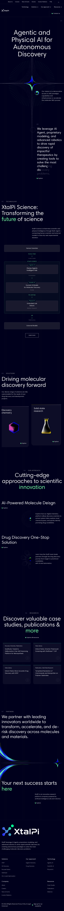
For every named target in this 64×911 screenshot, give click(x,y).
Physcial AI (50, 869)
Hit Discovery (5, 866)
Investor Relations (42, 1)
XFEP (3, 863)
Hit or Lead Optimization (8, 876)
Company (5, 881)
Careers (17, 1)
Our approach (31, 859)
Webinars (50, 892)
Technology (51, 859)
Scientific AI (50, 866)
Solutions (5, 859)
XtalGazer (4, 873)
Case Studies (51, 885)
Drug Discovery (30, 866)
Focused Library (6, 869)
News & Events (25, 1)
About (3, 885)
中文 (51, 1)
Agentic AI (50, 863)
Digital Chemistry (31, 863)
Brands (34, 1)
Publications (50, 888)
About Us (10, 1)
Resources (50, 881)
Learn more (32, 335)
